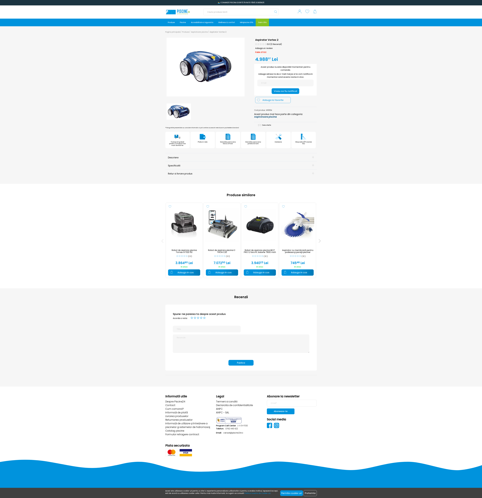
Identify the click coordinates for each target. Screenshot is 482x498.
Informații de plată (176, 412)
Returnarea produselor (179, 420)
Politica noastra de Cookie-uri (257, 493)
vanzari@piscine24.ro (233, 432)
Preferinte (310, 493)
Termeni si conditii (226, 401)
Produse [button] (171, 22)
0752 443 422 (231, 428)
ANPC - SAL (222, 412)
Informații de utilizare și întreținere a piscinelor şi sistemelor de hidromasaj (187, 425)
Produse (185, 32)
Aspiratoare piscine (199, 32)
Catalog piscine (174, 430)
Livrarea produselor (176, 416)
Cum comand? (174, 409)
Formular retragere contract (182, 434)
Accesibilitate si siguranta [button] (202, 22)
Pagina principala (172, 32)
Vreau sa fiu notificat (285, 91)
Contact (170, 405)
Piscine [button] (183, 22)
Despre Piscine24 (175, 401)
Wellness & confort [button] (226, 22)
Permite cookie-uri (291, 493)
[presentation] (162, 241)
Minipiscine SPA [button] (246, 22)
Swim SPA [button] (262, 22)
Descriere (173, 157)
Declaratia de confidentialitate (234, 405)
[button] (300, 12)
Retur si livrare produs (180, 173)
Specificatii (174, 165)
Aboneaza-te (280, 411)
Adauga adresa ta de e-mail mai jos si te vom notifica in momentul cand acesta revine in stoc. (285, 75)
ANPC (219, 409)
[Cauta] (276, 12)
